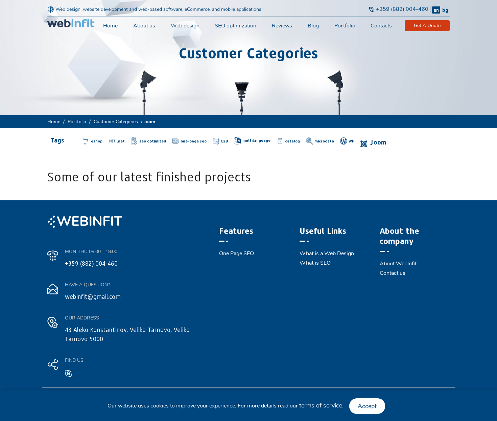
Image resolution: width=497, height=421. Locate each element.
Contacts (381, 25)
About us (144, 25)
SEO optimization (235, 25)
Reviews (282, 25)
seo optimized (152, 141)
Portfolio (344, 25)
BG (445, 10)
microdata (324, 141)
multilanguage (256, 140)
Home (110, 25)
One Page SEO (236, 253)
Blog (313, 25)
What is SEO (315, 263)
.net (121, 141)
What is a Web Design (327, 253)
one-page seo (194, 141)
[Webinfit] (70, 23)
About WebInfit (398, 264)
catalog (292, 141)
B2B (224, 141)
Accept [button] (367, 406)
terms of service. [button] (321, 405)
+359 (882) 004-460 (402, 9)
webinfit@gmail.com (93, 296)
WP (351, 141)
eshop (96, 141)
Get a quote (427, 25)
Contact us (392, 273)
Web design (185, 25)
